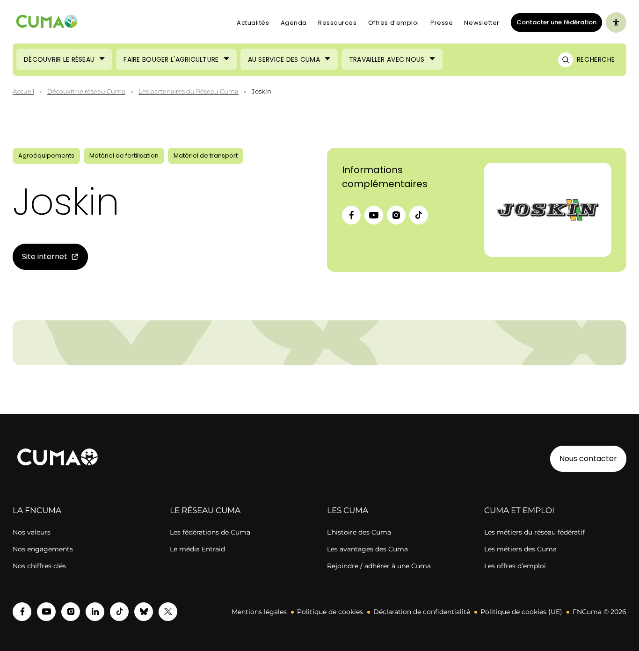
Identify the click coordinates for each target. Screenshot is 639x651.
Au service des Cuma (284, 59)
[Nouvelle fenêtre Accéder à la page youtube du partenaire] (373, 215)
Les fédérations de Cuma (210, 532)
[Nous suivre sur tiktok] (119, 611)
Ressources (337, 22)
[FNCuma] (47, 22)
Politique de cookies (330, 612)
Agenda (294, 22)
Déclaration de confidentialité (421, 612)
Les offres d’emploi (515, 566)
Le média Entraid (197, 549)
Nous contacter (588, 458)
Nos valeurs (32, 532)
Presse (441, 22)
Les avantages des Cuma (367, 549)
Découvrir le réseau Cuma (86, 91)
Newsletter (482, 22)
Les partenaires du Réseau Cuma (188, 91)
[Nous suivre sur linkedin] (95, 611)
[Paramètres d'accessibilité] (616, 22)
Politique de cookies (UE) (521, 612)
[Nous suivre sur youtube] (46, 611)
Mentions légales (259, 612)
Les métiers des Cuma (520, 549)
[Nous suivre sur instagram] (70, 611)
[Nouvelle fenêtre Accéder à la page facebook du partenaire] (351, 215)
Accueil (23, 91)
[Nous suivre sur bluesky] (143, 611)
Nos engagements (43, 549)
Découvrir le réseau (59, 59)
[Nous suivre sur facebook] (22, 611)
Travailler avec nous (387, 59)
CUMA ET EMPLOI (519, 510)
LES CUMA (347, 510)
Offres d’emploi (393, 22)
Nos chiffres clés (39, 566)
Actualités (253, 22)
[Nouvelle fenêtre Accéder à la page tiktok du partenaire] (418, 215)
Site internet (40, 258)
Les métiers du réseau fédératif (534, 532)
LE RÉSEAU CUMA (205, 510)
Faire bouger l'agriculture (170, 59)
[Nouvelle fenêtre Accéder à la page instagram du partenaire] (396, 215)
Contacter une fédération (553, 22)
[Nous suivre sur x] (168, 611)
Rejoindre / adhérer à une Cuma (379, 566)
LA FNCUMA (37, 510)
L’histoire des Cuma (359, 532)
